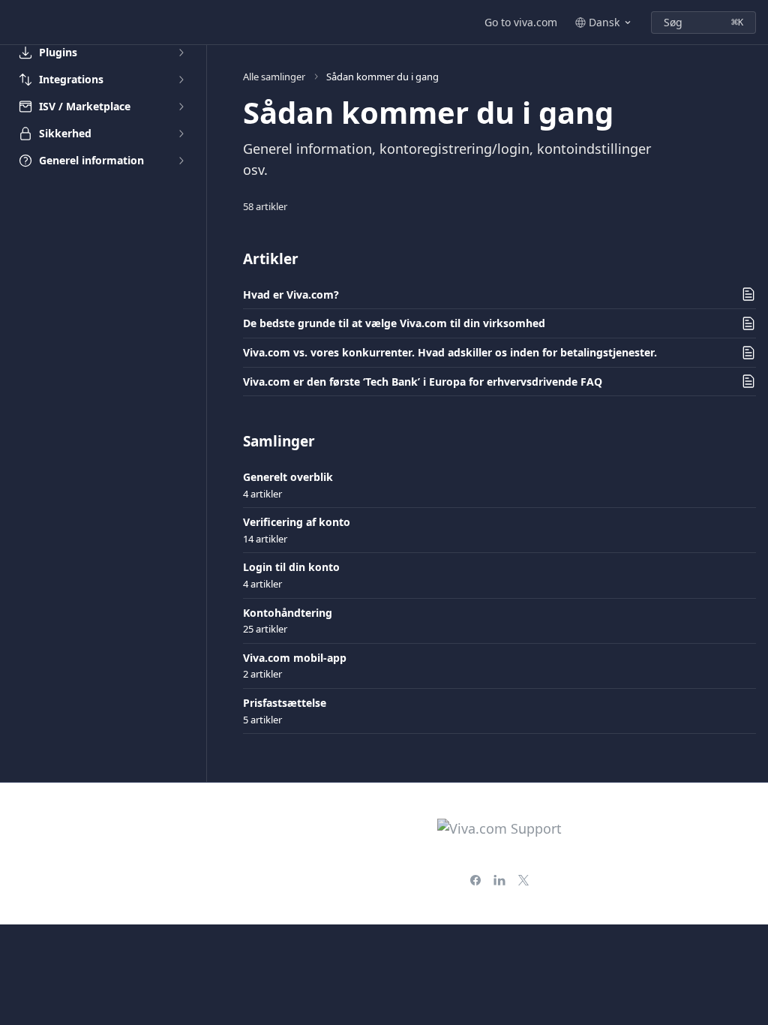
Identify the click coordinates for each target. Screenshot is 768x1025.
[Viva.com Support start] (15, 23)
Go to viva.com (520, 22)
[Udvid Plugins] (180, 52)
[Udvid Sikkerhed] (180, 133)
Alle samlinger (274, 76)
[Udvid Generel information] (180, 160)
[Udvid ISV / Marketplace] (180, 106)
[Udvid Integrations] (180, 79)
